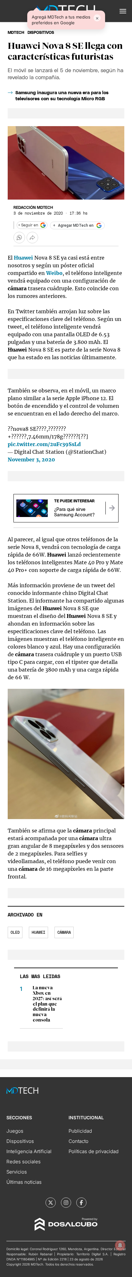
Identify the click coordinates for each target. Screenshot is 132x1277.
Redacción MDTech (33, 207)
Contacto (78, 1141)
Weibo (54, 273)
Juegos (14, 1131)
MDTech (16, 32)
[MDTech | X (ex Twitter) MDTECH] (50, 1202)
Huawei (38, 932)
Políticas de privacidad (94, 1151)
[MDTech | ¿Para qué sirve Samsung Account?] (111, 508)
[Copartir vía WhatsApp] (19, 237)
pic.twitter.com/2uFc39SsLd (44, 444)
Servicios (16, 1172)
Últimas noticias (24, 1182)
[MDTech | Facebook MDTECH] (81, 1202)
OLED (15, 932)
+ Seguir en (28, 225)
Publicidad (80, 1131)
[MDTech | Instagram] (66, 1202)
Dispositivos (41, 32)
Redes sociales (23, 1162)
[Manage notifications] (120, 1245)
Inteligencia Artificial (29, 1151)
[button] (123, 11)
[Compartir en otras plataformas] (32, 237)
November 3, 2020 (31, 459)
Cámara (64, 932)
